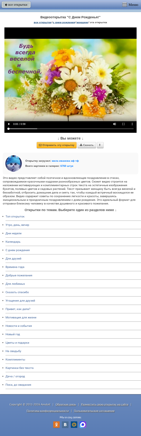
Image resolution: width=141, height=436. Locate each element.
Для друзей (13, 258)
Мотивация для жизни (21, 317)
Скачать (87, 145)
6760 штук (66, 165)
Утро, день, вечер (17, 225)
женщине (82, 22)
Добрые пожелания (19, 275)
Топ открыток (15, 216)
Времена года (15, 267)
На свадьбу (13, 351)
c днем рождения (64, 22)
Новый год (13, 334)
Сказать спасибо (17, 292)
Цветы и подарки (17, 342)
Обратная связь (66, 404)
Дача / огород (15, 376)
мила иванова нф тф (65, 160)
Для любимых (15, 283)
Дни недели (13, 233)
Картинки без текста (20, 368)
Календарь (13, 241)
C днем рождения (18, 250)
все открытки (16, 4)
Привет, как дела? (18, 309)
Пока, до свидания (18, 384)
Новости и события (19, 326)
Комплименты (15, 359)
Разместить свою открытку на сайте (104, 404)
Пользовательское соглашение (94, 411)
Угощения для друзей (20, 300)
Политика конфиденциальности (48, 411)
